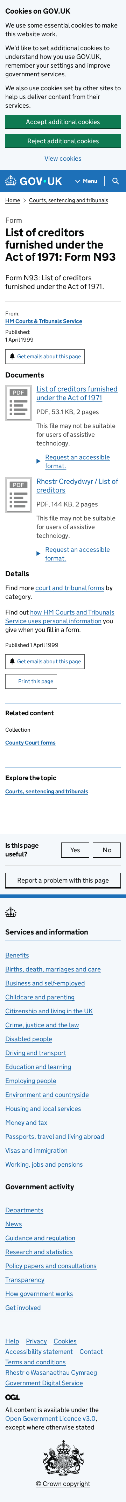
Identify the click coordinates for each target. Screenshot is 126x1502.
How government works (39, 1294)
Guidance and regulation (40, 1238)
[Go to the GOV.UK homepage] (33, 181)
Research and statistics (39, 1252)
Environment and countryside (47, 1095)
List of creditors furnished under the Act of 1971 (77, 393)
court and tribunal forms (69, 588)
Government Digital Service (44, 1383)
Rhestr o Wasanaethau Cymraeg (51, 1372)
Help (12, 1341)
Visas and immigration (36, 1150)
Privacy (36, 1341)
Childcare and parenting (40, 997)
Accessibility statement (39, 1352)
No (112, 850)
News (13, 1224)
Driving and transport (35, 1053)
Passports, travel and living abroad (54, 1137)
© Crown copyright (63, 1484)
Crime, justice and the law (42, 1025)
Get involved (23, 1308)
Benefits (17, 955)
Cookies (65, 1341)
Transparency (24, 1280)
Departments (24, 1210)
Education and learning (38, 1067)
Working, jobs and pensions (44, 1164)
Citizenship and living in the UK (49, 1011)
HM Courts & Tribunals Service (43, 321)
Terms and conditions (35, 1362)
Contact (91, 1352)
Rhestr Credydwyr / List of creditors (77, 486)
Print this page (35, 681)
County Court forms (30, 742)
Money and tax (26, 1123)
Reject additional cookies (63, 141)
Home (12, 200)
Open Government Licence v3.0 (50, 1419)
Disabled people (28, 1039)
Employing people (30, 1081)
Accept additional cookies (63, 122)
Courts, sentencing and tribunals (68, 200)
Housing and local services (43, 1109)
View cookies (63, 158)
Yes (79, 850)
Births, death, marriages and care (53, 969)
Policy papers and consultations (51, 1266)
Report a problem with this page (63, 880)
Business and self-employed (45, 983)
